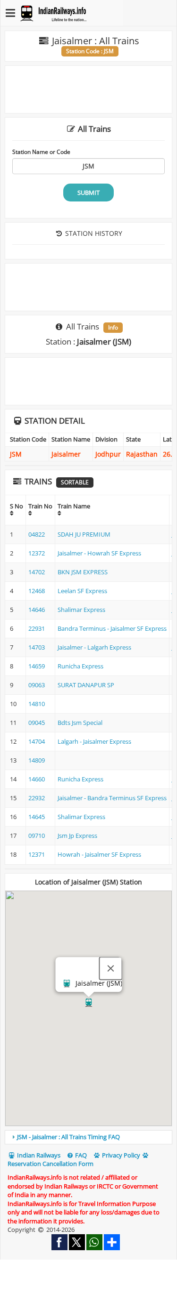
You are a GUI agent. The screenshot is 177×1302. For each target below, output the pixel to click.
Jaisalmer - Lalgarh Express (94, 647)
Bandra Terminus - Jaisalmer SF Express (112, 628)
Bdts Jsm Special (80, 722)
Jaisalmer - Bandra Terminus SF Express (112, 798)
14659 (36, 666)
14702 (36, 572)
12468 (36, 591)
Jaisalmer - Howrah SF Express (99, 553)
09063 (36, 685)
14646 (36, 609)
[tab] (88, 1137)
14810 (36, 703)
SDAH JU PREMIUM (84, 534)
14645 (36, 816)
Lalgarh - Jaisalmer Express (94, 741)
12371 (36, 854)
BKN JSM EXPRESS (83, 572)
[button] (88, 1002)
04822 (36, 534)
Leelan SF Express (82, 591)
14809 (36, 760)
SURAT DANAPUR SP (86, 685)
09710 (36, 835)
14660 (36, 779)
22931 (36, 628)
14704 (36, 741)
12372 (36, 553)
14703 (36, 647)
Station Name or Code (41, 151)
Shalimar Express (81, 609)
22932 (36, 798)
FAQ (80, 1155)
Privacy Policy (120, 1155)
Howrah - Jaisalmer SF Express (99, 854)
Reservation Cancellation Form (50, 1163)
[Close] (110, 968)
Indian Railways (38, 1155)
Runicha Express (80, 666)
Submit (88, 192)
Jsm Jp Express (77, 835)
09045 (36, 722)
